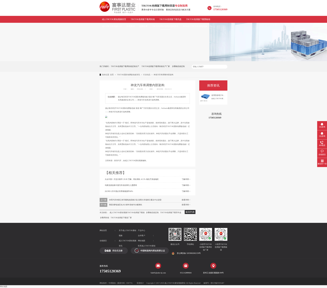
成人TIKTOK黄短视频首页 (114, 19)
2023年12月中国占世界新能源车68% (119, 191)
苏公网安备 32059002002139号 (189, 253)
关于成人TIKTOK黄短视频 (127, 233)
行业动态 (147, 75)
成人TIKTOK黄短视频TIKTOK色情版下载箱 (127, 213)
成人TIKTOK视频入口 (112, 26)
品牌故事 (143, 26)
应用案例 (131, 26)
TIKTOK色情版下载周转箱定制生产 (125, 66)
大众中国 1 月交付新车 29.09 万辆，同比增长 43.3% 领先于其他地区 (132, 179)
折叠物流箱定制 (178, 66)
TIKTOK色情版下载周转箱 (143, 19)
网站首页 (103, 230)
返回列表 (190, 212)
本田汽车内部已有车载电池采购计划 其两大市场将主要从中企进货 (135, 200)
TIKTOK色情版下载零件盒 (170, 213)
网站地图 (141, 241)
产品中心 (141, 230)
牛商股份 (112, 283)
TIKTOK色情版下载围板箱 (198, 19)
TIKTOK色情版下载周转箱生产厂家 (156, 66)
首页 (112, 75)
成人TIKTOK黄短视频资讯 (127, 243)
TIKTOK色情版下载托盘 (170, 19)
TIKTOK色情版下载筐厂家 (121, 218)
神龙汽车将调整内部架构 (163, 75)
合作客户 (141, 236)
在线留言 (103, 241)
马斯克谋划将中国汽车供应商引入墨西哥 (121, 185)
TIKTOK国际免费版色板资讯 (165, 26)
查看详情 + (186, 200)
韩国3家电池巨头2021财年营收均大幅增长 (125, 205)
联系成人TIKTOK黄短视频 (195, 26)
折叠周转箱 (104, 218)
